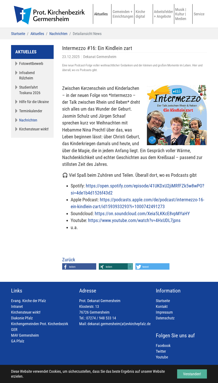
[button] (79, 266)
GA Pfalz (17, 341)
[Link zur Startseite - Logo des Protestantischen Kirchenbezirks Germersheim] (48, 14)
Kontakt (162, 306)
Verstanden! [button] (192, 374)
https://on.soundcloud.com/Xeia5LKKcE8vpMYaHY (142, 213)
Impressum (164, 312)
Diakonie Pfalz (22, 318)
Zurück (68, 259)
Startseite (163, 300)
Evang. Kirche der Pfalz (28, 300)
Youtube (162, 357)
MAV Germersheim (25, 335)
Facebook (163, 345)
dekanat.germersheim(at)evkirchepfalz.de (119, 324)
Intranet (17, 306)
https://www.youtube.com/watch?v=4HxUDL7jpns (134, 220)
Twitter (161, 351)
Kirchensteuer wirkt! (25, 312)
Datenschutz (165, 318)
